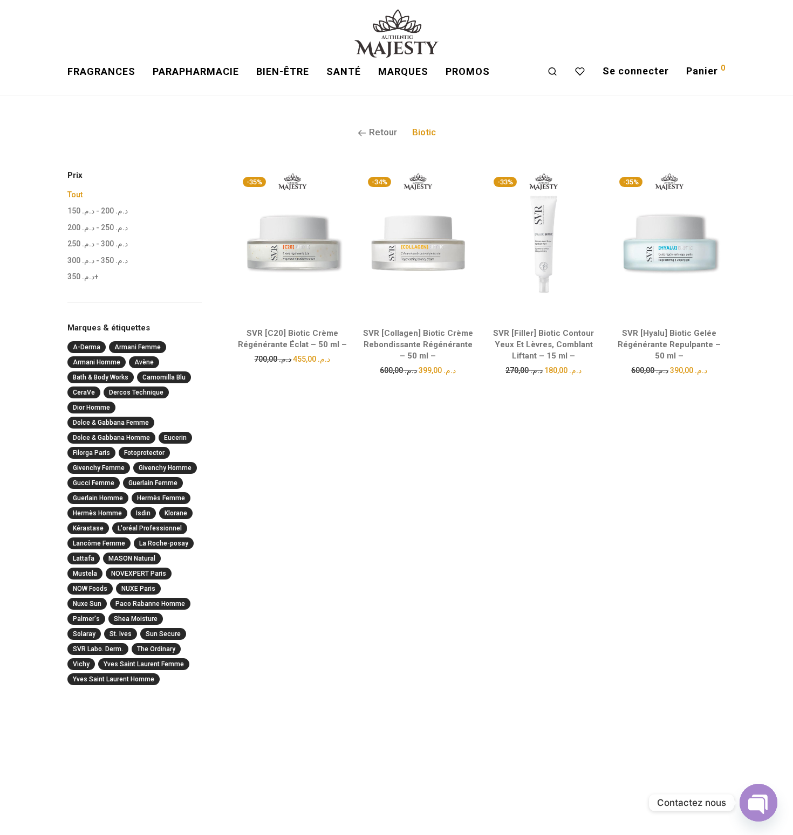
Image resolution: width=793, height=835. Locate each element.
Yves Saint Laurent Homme (113, 679)
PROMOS (468, 71)
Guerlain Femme (152, 483)
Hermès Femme (161, 498)
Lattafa (83, 558)
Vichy (81, 664)
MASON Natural (131, 558)
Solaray (84, 634)
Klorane (176, 513)
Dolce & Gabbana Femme (111, 422)
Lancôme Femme (99, 543)
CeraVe (84, 392)
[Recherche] (552, 72)
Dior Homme (91, 407)
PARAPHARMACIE (196, 71)
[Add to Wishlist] (334, 183)
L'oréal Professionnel (150, 528)
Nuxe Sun (87, 604)
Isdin (143, 513)
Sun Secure (163, 634)
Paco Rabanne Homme (150, 604)
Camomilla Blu (164, 377)
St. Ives (121, 634)
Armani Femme (137, 347)
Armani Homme (96, 362)
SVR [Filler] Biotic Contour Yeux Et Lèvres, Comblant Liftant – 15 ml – (543, 344)
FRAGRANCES (101, 71)
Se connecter (636, 71)
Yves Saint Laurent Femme (144, 664)
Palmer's (86, 619)
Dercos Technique (136, 392)
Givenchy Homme (165, 468)
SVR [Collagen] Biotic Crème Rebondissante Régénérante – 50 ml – (418, 344)
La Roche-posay (163, 543)
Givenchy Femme (99, 468)
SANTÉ (343, 71)
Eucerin (175, 437)
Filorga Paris (91, 453)
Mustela (85, 573)
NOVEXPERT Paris (138, 573)
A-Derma (86, 347)
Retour (382, 132)
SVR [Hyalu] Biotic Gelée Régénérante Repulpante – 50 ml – (669, 344)
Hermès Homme (97, 513)
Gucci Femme (93, 483)
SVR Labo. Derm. (98, 649)
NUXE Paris (138, 588)
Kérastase (88, 528)
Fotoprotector (144, 453)
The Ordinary (156, 649)
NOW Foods (90, 588)
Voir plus (292, 358)
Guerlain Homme (98, 498)
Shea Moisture (136, 619)
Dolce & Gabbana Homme (111, 437)
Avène (144, 362)
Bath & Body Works (100, 377)
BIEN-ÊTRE (282, 71)
